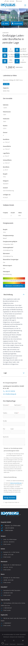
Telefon (5, 413)
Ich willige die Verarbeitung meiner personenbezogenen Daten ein (15, 454)
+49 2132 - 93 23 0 (8, 567)
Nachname (17, 405)
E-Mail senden (9, 530)
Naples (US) (4, 615)
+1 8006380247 (7, 623)
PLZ (4, 429)
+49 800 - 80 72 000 (8, 554)
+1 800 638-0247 (7, 608)
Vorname (6, 405)
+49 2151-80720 (9, 528)
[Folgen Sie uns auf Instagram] (14, 640)
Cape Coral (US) (5, 600)
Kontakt (20, 1)
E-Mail (16, 413)
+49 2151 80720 (10, 391)
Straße (5, 421)
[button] (2, 643)
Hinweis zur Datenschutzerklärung (15, 480)
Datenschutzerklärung (15, 483)
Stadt (12, 429)
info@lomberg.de (10, 394)
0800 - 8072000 (10, 1)
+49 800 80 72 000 (8, 593)
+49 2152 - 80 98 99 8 (8, 542)
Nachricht (6, 437)
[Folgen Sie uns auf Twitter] (23, 640)
